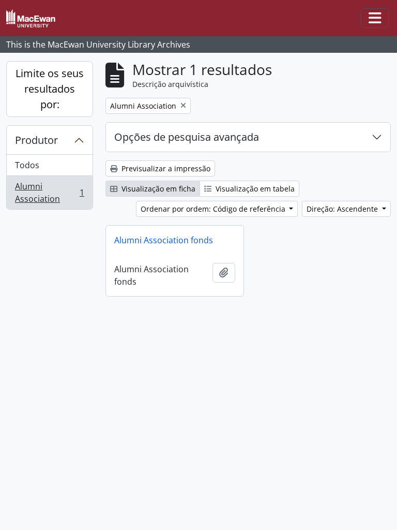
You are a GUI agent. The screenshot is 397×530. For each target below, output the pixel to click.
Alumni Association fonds (163, 240)
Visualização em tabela (254, 189)
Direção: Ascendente (343, 209)
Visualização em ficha (157, 189)
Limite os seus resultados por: (50, 88)
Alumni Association (49, 192)
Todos (27, 165)
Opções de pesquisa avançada (186, 137)
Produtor (36, 140)
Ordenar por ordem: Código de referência (214, 209)
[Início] (35, 18)
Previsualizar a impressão (164, 168)
